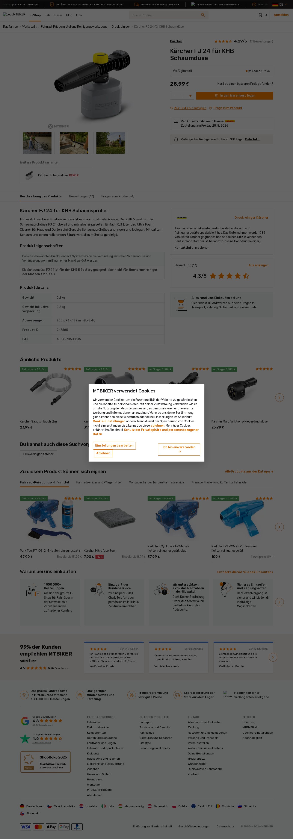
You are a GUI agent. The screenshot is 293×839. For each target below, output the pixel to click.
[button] (158, 425)
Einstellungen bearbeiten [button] (114, 445)
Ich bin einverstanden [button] (179, 449)
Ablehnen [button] (103, 453)
